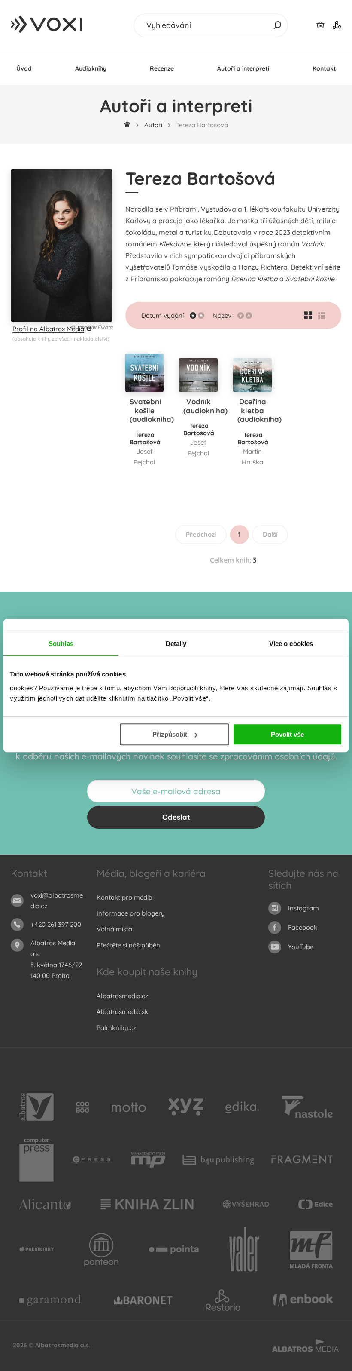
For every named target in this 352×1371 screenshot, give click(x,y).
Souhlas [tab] (61, 643)
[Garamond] (50, 1300)
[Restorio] (223, 1300)
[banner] (47, 24)
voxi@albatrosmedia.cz (56, 900)
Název (222, 315)
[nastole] (307, 1107)
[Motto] (129, 1107)
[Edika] (242, 1107)
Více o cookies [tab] (291, 643)
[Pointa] (174, 1249)
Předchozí (201, 534)
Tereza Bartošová (145, 438)
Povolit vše (287, 734)
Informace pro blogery (131, 913)
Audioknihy (90, 68)
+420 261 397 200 (55, 924)
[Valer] (244, 1249)
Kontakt (324, 68)
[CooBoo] (82, 1107)
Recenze (162, 68)
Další (270, 534)
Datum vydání (162, 315)
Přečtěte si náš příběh (128, 945)
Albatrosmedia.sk (122, 1012)
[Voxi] (36, 1249)
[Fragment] (302, 1159)
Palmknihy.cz (116, 1028)
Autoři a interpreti (243, 68)
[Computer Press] (36, 1159)
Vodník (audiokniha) (205, 406)
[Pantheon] (101, 1249)
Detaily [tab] (176, 643)
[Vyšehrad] (246, 1204)
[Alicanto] (45, 1204)
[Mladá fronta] (311, 1249)
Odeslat (176, 816)
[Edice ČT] (315, 1204)
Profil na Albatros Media (48, 329)
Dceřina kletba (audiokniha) (259, 410)
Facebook (302, 927)
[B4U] (218, 1159)
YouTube (300, 947)
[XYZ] (186, 1107)
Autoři (153, 125)
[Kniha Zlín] (147, 1204)
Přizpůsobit (169, 734)
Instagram (303, 908)
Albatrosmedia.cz (122, 996)
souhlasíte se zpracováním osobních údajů (251, 756)
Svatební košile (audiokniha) (152, 410)
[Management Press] (148, 1159)
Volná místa (114, 929)
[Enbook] (303, 1300)
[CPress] (92, 1159)
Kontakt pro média (124, 897)
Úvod (24, 68)
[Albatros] (36, 1107)
